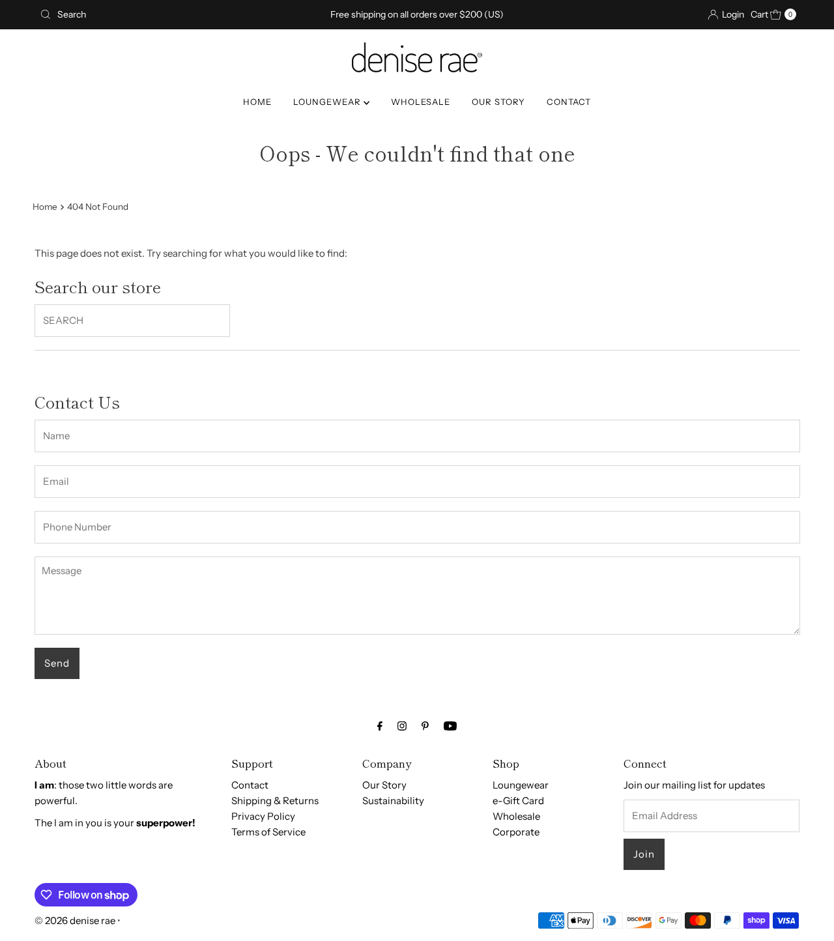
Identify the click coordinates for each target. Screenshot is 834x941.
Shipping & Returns (275, 800)
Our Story (384, 785)
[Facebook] (379, 726)
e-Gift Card (518, 800)
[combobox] (158, 14)
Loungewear (521, 785)
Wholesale (516, 816)
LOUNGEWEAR (328, 101)
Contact (249, 785)
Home (45, 206)
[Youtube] (450, 726)
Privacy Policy (263, 816)
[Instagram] (402, 726)
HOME (257, 101)
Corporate (516, 832)
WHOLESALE (420, 101)
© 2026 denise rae (75, 920)
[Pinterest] (425, 726)
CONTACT (569, 101)
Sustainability (393, 800)
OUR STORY (498, 101)
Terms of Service (268, 832)
